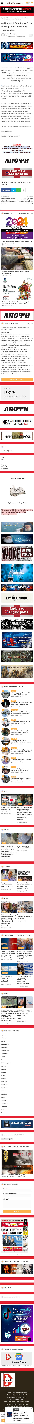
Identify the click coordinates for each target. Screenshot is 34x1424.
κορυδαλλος (22, 182)
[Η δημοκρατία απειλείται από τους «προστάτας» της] (5, 760)
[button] (32, 2)
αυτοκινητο (4, 1053)
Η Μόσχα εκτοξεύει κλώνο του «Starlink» (24, 846)
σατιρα (3, 1097)
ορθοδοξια (4, 1084)
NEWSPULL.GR (13, 2)
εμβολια (3, 1066)
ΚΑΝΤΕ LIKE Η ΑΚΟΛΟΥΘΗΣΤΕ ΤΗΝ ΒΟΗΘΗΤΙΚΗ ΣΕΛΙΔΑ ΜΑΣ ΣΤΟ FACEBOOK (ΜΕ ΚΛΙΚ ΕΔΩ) (17, 148)
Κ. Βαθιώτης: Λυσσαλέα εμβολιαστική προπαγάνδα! (8, 809)
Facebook (7, 190)
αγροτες (3, 1035)
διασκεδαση (12, 182)
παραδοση (4, 1088)
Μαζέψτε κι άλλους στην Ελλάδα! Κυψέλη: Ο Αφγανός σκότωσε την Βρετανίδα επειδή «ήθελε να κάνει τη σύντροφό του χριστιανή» (9, 920)
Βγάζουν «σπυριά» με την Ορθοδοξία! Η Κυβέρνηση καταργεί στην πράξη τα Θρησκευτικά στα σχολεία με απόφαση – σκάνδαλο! (21, 743)
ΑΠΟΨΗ (8, 1392)
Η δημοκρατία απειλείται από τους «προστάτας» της (21, 760)
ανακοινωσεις (5, 1044)
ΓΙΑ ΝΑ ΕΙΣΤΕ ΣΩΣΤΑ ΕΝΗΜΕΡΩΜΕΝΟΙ (17, 152)
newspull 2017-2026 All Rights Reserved (17, 1406)
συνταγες (3, 1100)
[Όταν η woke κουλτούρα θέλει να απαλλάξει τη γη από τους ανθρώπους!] (5, 722)
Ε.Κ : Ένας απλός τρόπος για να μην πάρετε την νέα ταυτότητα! (7, 979)
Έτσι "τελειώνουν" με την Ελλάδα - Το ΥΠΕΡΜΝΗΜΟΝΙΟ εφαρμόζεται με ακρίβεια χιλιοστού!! (24, 980)
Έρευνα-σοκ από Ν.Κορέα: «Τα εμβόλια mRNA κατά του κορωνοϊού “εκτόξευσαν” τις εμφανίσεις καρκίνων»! (17, 512)
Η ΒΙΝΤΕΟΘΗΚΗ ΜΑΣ (17, 1399)
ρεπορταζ (4, 1094)
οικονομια (4, 1081)
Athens (6, 388)
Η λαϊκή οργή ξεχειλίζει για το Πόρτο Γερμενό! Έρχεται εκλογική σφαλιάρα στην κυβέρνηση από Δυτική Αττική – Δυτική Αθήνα (21, 695)
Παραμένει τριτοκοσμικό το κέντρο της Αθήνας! (24, 916)
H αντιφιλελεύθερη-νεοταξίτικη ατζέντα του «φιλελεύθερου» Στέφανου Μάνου (20, 770)
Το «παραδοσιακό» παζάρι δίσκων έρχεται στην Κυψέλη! (15, 272)
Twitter (13, 190)
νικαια (29, 182)
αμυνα (3, 1041)
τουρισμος (4, 1106)
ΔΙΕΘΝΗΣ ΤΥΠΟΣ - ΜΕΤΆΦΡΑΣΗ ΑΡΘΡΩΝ (17, 1402)
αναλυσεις (4, 1047)
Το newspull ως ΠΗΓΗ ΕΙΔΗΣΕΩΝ (17, 1395)
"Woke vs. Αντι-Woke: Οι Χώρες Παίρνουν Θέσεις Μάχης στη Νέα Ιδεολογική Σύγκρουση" (9, 954)
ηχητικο (3, 1072)
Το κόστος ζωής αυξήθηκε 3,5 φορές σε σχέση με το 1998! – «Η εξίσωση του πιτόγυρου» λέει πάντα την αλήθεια (21, 752)
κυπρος (3, 1078)
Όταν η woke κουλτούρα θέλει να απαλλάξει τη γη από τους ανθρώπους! (20, 723)
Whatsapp (18, 190)
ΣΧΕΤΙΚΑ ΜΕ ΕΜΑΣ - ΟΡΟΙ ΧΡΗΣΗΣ (17, 1404)
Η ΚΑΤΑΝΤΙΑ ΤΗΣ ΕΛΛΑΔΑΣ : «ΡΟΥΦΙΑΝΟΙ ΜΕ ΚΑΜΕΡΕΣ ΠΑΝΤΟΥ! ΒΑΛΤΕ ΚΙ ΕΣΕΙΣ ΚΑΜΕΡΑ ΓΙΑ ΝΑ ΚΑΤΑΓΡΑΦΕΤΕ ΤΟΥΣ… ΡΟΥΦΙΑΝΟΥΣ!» (9, 1015)
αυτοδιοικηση (5, 1050)
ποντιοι (12, 18)
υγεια (2, 1109)
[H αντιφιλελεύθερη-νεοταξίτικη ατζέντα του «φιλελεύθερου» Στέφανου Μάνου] (5, 770)
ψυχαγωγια (4, 1113)
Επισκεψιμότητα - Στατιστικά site (17, 1397)
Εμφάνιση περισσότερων (25, 213)
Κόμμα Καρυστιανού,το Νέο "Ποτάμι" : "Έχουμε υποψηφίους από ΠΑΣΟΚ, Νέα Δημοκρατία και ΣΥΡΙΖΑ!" (24, 1014)
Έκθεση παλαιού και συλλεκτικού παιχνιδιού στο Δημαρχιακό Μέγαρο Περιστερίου (16, 302)
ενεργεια (3, 1069)
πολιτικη (3, 1091)
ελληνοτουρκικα (5, 1063)
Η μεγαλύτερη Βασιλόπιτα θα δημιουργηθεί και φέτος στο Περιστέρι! (17, 241)
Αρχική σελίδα (5, 18)
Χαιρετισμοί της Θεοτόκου (20, 1392)
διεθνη (3, 1056)
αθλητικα (3, 1038)
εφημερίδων (19, 1254)
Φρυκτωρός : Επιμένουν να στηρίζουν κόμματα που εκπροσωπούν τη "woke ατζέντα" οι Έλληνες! (24, 955)
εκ (2, 1059)
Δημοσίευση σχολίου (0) (17, 379)
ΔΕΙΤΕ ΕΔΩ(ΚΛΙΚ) (8, 1139)
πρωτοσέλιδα (12, 1254)
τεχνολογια (4, 1103)
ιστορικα (3, 1075)
